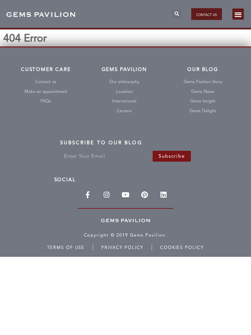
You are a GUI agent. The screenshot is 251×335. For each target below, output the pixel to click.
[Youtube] (125, 195)
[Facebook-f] (88, 195)
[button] (177, 14)
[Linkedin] (163, 195)
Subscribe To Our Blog (101, 144)
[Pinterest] (144, 195)
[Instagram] (106, 195)
